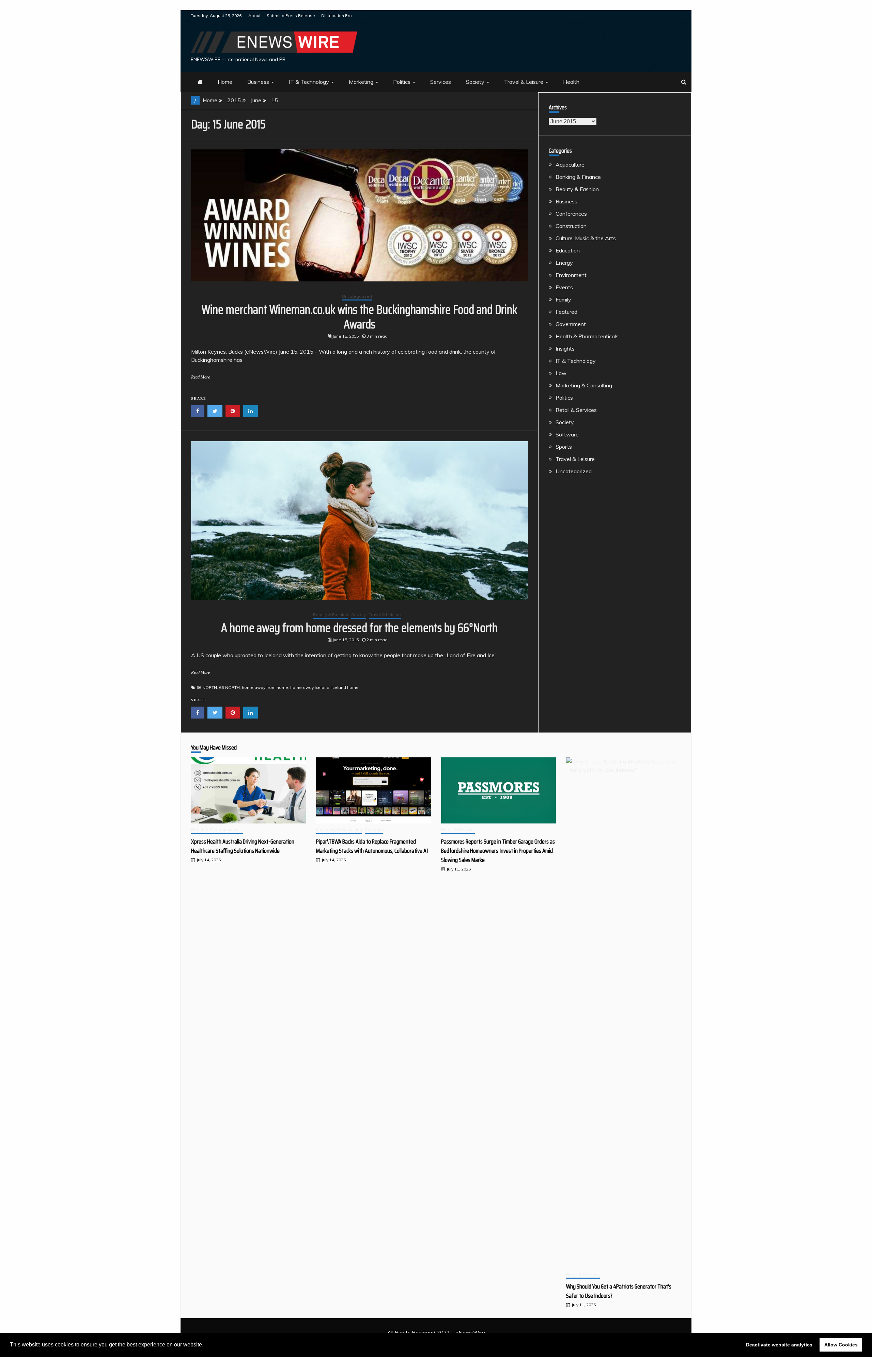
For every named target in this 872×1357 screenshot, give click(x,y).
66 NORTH (207, 687)
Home (225, 81)
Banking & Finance (578, 176)
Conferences (571, 213)
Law (561, 373)
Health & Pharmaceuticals (587, 336)
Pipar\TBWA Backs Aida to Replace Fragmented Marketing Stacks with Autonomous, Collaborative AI (372, 846)
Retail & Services (576, 409)
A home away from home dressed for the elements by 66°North (359, 627)
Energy (564, 262)
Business (258, 81)
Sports (564, 446)
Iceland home (345, 687)
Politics (401, 81)
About (254, 15)
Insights (565, 348)
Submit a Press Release (291, 15)
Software (567, 434)
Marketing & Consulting (584, 385)
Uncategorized (357, 296)
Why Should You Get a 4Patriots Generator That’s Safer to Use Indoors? (618, 1291)
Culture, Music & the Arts (586, 238)
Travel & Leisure (523, 81)
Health (571, 81)
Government (571, 324)
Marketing (361, 81)
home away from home (265, 687)
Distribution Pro (336, 15)
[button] (206, 1345)
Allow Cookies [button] (841, 1344)
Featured (566, 311)
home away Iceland (309, 687)
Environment (571, 275)
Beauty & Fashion (330, 614)
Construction (571, 225)
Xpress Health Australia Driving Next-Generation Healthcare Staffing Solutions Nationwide (242, 846)
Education (568, 250)
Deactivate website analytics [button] (779, 1344)
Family (563, 299)
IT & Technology (309, 81)
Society (475, 81)
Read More (200, 377)
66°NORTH (229, 687)
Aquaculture (570, 164)
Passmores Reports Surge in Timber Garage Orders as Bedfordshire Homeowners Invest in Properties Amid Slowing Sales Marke (498, 851)
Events (564, 287)
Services (440, 81)
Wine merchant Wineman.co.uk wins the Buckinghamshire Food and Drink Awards (359, 317)
